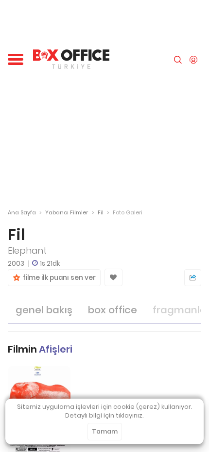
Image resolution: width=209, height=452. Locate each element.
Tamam (105, 431)
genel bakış (44, 310)
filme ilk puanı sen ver (58, 277)
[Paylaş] (192, 277)
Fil (101, 212)
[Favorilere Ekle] (113, 277)
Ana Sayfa (22, 212)
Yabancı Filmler (66, 212)
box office (112, 310)
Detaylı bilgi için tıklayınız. (104, 415)
